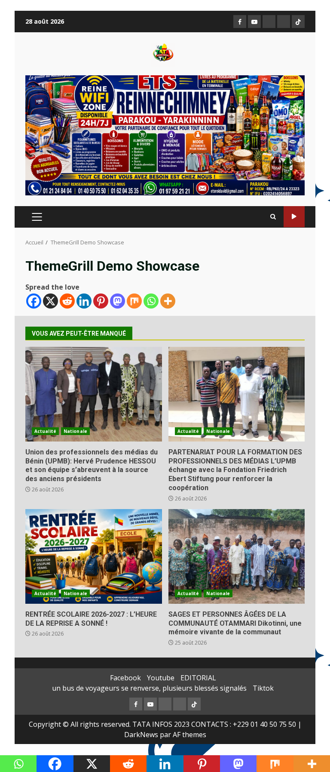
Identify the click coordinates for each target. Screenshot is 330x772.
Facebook (125, 677)
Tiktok (263, 688)
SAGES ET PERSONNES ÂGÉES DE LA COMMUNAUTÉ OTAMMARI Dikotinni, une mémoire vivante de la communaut (236, 556)
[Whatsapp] (151, 301)
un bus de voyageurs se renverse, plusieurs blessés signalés (149, 688)
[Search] (273, 217)
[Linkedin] (84, 301)
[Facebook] (33, 301)
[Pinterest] (100, 301)
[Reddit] (67, 301)
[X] (50, 301)
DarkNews (141, 734)
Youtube (160, 677)
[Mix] (134, 301)
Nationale (75, 431)
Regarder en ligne (294, 216)
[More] (167, 301)
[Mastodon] (117, 301)
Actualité (45, 431)
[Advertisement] (165, 134)
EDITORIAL (198, 677)
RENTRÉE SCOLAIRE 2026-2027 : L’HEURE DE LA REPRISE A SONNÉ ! (93, 556)
